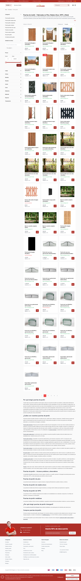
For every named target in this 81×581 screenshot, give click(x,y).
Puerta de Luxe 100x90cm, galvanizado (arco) (49, 305)
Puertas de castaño (9, 30)
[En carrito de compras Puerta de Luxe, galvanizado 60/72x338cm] (37, 310)
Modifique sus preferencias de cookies (31, 557)
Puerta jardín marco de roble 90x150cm (67, 148)
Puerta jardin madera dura (10, 20)
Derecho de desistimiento (46, 544)
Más (75, 20)
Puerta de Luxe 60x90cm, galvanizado (31, 357)
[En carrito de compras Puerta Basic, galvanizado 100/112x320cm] (55, 363)
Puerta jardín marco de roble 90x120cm (31, 174)
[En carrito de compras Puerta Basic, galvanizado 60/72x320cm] (37, 389)
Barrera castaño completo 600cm (66, 200)
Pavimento (7, 552)
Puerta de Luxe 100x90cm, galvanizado (49, 331)
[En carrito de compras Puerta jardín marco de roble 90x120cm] (37, 180)
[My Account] (73, 5)
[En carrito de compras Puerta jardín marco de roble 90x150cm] (73, 153)
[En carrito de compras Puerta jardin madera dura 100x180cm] (55, 75)
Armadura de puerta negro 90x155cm (49, 122)
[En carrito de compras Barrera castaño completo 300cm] (55, 232)
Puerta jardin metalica (9, 25)
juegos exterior (70, 517)
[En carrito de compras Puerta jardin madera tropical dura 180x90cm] (37, 153)
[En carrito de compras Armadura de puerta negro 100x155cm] (37, 127)
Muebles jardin (8, 548)
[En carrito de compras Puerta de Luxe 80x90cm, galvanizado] (73, 336)
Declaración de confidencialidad (29, 555)
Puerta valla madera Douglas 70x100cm (67, 96)
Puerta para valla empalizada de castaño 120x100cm (49, 148)
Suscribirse (72, 533)
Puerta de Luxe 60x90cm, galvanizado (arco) (31, 331)
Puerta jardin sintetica (27, 438)
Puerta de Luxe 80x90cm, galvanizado (66, 331)
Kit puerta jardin (8, 34)
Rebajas (7, 563)
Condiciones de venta (27, 550)
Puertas (25, 466)
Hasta (13, 56)
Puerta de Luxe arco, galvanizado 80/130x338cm (66, 253)
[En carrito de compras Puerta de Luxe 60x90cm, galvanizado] (37, 363)
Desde (6, 56)
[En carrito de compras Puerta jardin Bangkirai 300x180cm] (73, 49)
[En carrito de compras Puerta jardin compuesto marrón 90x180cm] (73, 75)
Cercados (10, 9)
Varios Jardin (7, 557)
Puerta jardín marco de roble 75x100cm (67, 174)
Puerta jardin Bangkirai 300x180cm (65, 43)
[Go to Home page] (40, 5)
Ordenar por (60, 24)
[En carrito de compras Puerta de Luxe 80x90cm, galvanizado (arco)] (73, 310)
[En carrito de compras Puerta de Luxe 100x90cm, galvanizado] (55, 336)
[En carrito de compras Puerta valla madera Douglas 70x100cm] (73, 101)
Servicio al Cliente (17, 5)
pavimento (25, 519)
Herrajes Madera (8, 559)
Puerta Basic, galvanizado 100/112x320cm (48, 357)
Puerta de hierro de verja (10, 27)
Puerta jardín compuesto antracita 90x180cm (30, 96)
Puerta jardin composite (10, 23)
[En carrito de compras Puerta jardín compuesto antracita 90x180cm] (37, 101)
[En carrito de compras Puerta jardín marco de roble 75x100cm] (73, 180)
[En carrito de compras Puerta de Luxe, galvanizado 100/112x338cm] (55, 284)
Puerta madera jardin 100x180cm (47, 96)
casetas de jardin (63, 517)
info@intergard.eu (61, 1)
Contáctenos (25, 542)
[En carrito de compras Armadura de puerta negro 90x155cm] (55, 127)
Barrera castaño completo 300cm (49, 226)
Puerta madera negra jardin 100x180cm (49, 200)
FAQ (24, 548)
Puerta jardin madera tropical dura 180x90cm (31, 148)
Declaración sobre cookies (28, 552)
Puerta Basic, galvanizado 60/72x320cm (31, 383)
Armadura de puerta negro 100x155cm (31, 122)
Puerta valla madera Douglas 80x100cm (31, 200)
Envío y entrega (26, 544)
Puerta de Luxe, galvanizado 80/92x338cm (67, 279)
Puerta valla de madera (10, 32)
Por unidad (13, 48)
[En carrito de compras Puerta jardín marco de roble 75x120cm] (55, 180)
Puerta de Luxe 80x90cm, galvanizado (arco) (66, 305)
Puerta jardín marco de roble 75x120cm (49, 174)
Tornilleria (7, 561)
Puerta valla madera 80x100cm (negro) (65, 122)
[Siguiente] (57, 395)
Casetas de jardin (8, 544)
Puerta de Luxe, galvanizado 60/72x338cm (31, 305)
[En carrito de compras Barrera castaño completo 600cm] (73, 206)
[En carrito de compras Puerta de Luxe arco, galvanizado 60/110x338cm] (37, 284)
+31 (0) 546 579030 (64, 550)
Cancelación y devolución (28, 546)
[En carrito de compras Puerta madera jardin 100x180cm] (55, 101)
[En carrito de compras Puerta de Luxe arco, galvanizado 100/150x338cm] (55, 258)
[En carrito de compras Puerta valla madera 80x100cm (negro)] (73, 127)
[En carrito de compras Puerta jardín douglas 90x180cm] (73, 232)
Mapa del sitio (26, 559)
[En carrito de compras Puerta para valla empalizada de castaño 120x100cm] (55, 153)
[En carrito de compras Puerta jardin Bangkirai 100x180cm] (37, 49)
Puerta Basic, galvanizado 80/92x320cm (66, 357)
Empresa (43, 542)
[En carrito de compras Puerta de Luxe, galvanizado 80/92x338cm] (73, 284)
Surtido (8, 5)
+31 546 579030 (69, 1)
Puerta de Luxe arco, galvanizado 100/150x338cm (49, 253)
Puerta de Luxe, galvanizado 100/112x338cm (49, 279)
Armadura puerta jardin (10, 37)
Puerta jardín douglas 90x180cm (65, 226)
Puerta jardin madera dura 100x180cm (49, 70)
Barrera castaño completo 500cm (31, 226)
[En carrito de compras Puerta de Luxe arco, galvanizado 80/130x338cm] (73, 258)
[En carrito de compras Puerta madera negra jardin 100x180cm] (55, 206)
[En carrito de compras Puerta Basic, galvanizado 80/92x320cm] (73, 363)
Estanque (7, 555)
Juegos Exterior (8, 550)
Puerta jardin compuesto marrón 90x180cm (66, 70)
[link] (42, 395)
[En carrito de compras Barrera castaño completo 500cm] (37, 232)
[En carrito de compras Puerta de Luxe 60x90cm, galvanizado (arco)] (37, 336)
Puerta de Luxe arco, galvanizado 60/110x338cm (31, 279)
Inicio (6, 9)
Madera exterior (8, 546)
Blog (42, 550)
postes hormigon (52, 429)
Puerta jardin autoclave (10, 18)
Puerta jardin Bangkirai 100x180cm (30, 43)
